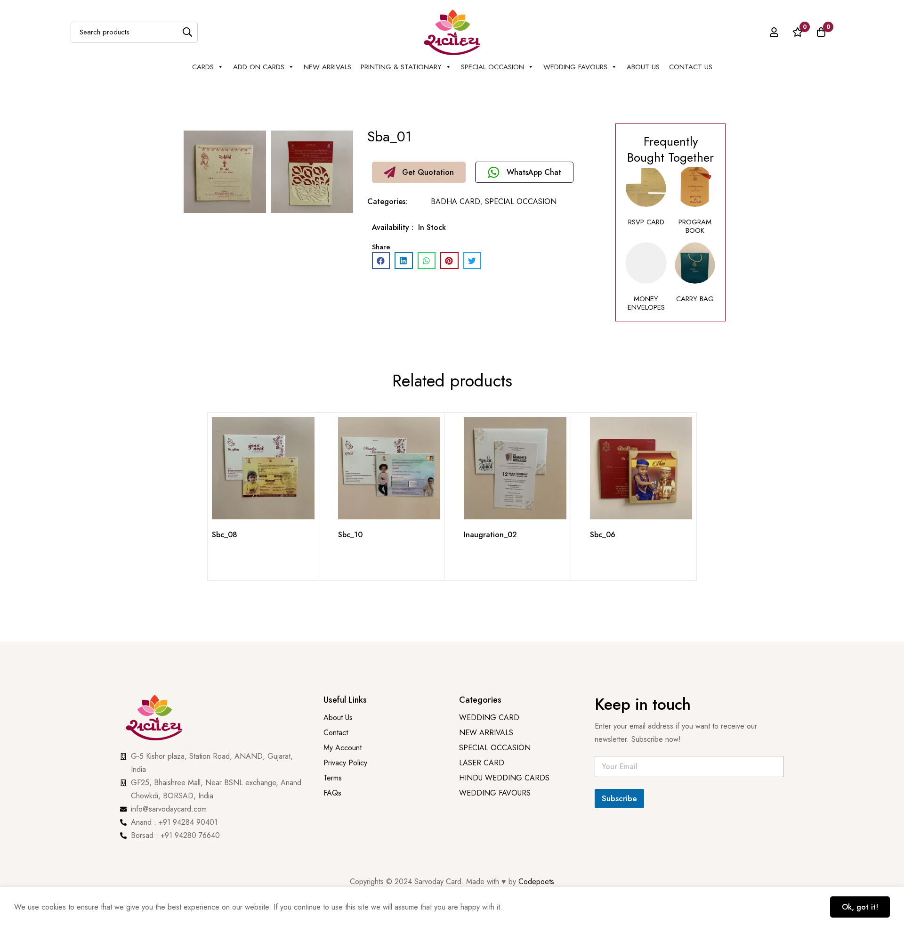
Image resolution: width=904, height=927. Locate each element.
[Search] (187, 32)
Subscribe (619, 798)
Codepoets (536, 881)
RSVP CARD (646, 222)
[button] (419, 172)
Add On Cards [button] (258, 67)
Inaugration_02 (490, 534)
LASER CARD (481, 762)
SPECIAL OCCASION (492, 67)
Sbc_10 (350, 534)
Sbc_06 (602, 534)
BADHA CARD (455, 201)
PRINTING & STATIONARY (401, 67)
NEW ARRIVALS (327, 67)
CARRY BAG (695, 299)
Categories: (387, 201)
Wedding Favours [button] (575, 67)
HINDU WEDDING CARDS (504, 777)
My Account (342, 747)
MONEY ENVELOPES (646, 303)
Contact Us (690, 67)
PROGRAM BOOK (694, 226)
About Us (643, 67)
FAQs (332, 793)
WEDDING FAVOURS (495, 793)
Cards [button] (203, 67)
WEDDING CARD (489, 717)
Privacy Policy (346, 762)
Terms (332, 777)
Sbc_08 (224, 534)
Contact (335, 732)
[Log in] (774, 32)
